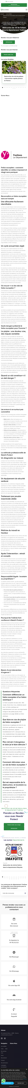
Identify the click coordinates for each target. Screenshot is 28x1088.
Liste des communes (8, 893)
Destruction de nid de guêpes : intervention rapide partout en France (13, 78)
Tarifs (2, 1048)
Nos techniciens (4, 1062)
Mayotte (5, 863)
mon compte (10, 1)
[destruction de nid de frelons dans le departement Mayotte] (14, 852)
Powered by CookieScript (14, 1086)
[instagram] (5, 1038)
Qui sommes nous (3, 1052)
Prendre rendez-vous (8, 54)
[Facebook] (1, 1038)
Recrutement (4, 1057)
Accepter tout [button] (7, 1083)
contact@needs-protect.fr (7, 1034)
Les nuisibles (9, 14)
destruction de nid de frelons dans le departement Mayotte (12, 866)
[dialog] (14, 1078)
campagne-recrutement (3, 1066)
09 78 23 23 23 (9, 42)
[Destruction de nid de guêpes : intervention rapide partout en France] (14, 67)
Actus (2, 1055)
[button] (2, 87)
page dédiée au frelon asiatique (9, 242)
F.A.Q (6, 1048)
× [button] (26, 1069)
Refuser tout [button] (21, 1083)
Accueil (2, 14)
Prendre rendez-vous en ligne (14, 824)
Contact (3, 1060)
